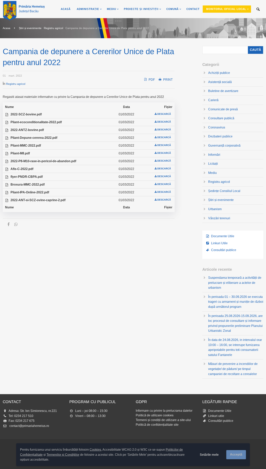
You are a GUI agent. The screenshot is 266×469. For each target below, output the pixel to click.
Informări (214, 154)
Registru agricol (53, 28)
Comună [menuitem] (172, 9)
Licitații (213, 163)
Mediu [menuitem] (111, 9)
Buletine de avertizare (223, 91)
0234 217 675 (24, 420)
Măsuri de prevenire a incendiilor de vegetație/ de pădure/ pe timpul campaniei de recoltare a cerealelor (233, 368)
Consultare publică (221, 118)
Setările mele (209, 454)
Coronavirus (216, 127)
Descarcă (164, 114)
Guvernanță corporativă (224, 145)
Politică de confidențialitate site (157, 424)
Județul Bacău (32, 9)
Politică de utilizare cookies (155, 415)
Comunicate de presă (223, 109)
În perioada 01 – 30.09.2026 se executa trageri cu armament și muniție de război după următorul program (235, 301)
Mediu (212, 172)
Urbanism (215, 209)
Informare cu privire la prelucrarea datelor (164, 410)
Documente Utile (222, 236)
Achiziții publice (219, 72)
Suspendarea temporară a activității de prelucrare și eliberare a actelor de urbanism (234, 282)
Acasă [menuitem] (65, 9)
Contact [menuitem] (193, 9)
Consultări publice (223, 250)
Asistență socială (220, 82)
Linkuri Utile (219, 243)
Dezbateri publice (220, 136)
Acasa (6, 28)
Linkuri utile (216, 416)
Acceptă (236, 454)
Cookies (95, 449)
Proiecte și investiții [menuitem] (141, 9)
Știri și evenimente (30, 28)
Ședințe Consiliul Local (224, 191)
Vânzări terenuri (219, 218)
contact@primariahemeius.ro (29, 425)
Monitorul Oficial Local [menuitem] (226, 9)
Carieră (213, 100)
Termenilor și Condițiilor (63, 454)
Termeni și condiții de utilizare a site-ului (163, 420)
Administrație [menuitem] (88, 9)
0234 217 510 (23, 416)
